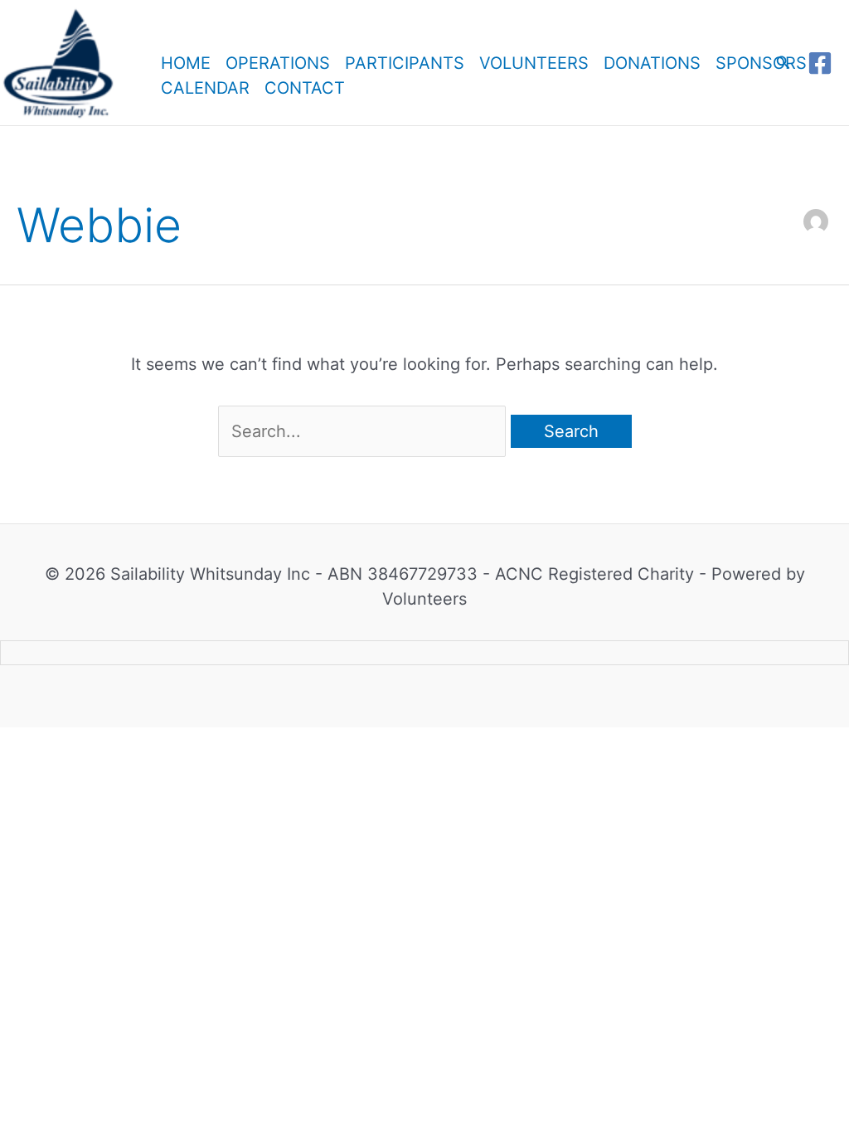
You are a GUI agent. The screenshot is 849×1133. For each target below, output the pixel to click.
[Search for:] (364, 431)
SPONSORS (761, 58)
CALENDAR (205, 83)
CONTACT (304, 83)
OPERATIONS (278, 58)
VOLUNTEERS (534, 58)
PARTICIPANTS (404, 58)
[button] (783, 62)
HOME (186, 58)
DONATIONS (652, 58)
